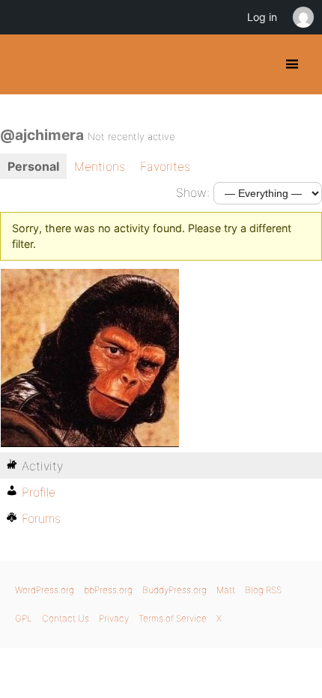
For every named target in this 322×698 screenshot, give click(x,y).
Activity (42, 465)
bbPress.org (108, 589)
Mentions (99, 166)
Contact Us (65, 618)
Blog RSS (263, 589)
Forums (41, 518)
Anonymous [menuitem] (302, 17)
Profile (38, 492)
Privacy (114, 618)
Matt (225, 589)
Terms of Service (173, 618)
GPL (23, 618)
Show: (193, 192)
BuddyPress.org (24, 64)
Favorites (165, 166)
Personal (33, 166)
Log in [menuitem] (262, 16)
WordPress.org (44, 589)
